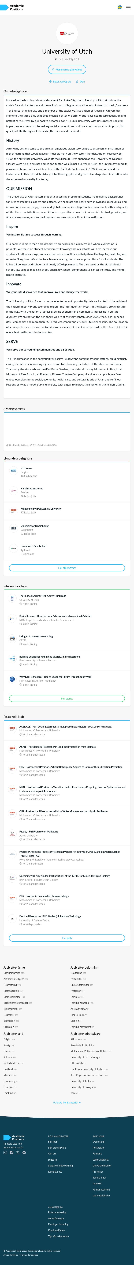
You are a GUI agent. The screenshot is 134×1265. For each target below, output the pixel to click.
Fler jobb (67, 938)
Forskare (76, 997)
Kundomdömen (56, 1230)
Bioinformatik (12, 1009)
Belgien (9, 1039)
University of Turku (82, 1081)
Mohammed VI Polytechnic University (41, 508)
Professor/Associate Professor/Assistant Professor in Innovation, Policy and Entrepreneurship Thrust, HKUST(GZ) (69, 853)
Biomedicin (11, 1020)
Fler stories (67, 698)
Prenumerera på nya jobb (68, 69)
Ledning (75, 1020)
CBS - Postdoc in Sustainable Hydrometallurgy (44, 896)
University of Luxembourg (35, 526)
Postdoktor (78, 979)
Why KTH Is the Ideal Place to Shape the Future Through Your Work (55, 676)
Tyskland (10, 1069)
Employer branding (58, 1224)
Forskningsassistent (82, 1026)
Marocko (9, 1075)
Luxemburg (10, 1081)
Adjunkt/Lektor (79, 1009)
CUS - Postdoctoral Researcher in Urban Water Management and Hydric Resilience (63, 811)
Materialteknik (13, 990)
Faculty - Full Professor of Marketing (38, 831)
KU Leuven (26, 468)
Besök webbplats (61, 81)
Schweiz (9, 1057)
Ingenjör (97, 1183)
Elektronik (10, 1014)
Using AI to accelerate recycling (36, 636)
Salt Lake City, (66, 59)
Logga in (52, 1159)
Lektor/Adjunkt (101, 1159)
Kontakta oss (55, 1171)
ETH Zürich (77, 1063)
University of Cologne (83, 1087)
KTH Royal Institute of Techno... (88, 1075)
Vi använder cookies (29, 1254)
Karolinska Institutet (32, 488)
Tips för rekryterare (58, 1236)
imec (74, 1093)
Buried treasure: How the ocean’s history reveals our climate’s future (55, 616)
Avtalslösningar (56, 1218)
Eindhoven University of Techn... (88, 1069)
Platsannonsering (57, 1212)
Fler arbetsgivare (67, 567)
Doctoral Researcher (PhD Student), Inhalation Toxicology (50, 916)
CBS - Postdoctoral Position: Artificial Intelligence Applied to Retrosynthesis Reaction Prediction (70, 767)
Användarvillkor (10, 1254)
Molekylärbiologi (14, 997)
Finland (9, 1051)
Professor (77, 990)
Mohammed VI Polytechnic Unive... (90, 1051)
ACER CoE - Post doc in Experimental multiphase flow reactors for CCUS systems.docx (65, 726)
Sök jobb (53, 1141)
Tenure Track (78, 1014)
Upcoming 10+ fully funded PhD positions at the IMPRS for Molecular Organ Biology (64, 876)
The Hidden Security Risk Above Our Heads (42, 596)
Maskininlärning (13, 973)
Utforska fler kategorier (66, 1102)
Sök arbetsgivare (57, 1147)
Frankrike (9, 1093)
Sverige (9, 1045)
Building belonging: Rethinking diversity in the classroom (49, 656)
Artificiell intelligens (15, 979)
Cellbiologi (10, 1026)
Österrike (9, 1087)
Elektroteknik (12, 985)
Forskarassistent (101, 1189)
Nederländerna (13, 1063)
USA (76, 59)
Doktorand (78, 973)
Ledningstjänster (101, 1195)
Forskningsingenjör (81, 1002)
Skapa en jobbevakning (60, 1165)
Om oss (52, 1153)
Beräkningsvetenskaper (17, 1002)
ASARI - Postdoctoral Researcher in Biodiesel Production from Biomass (57, 746)
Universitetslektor (81, 985)
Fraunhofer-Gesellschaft (33, 546)
